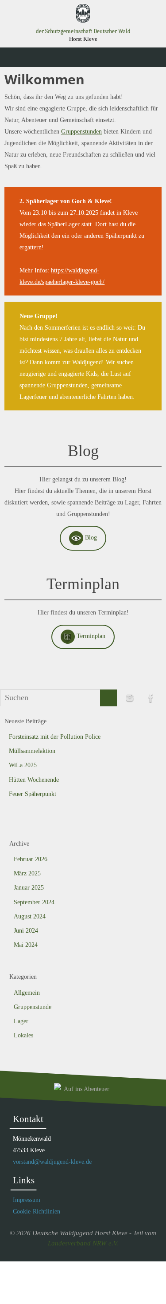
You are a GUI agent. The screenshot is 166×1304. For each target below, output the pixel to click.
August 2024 (30, 916)
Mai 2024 (26, 945)
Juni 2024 (26, 930)
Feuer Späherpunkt (32, 794)
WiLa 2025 (23, 765)
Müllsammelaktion (32, 751)
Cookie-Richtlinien (36, 1211)
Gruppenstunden (81, 131)
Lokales (23, 1035)
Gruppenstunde (32, 1007)
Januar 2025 (29, 887)
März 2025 (27, 873)
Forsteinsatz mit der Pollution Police (54, 736)
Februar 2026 (30, 859)
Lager (21, 1021)
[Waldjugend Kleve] (129, 698)
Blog (90, 537)
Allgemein (27, 992)
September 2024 (34, 902)
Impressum (26, 1199)
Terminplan (90, 635)
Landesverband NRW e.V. (83, 1243)
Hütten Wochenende (34, 779)
